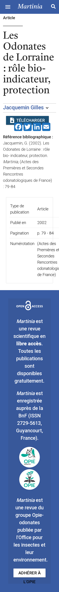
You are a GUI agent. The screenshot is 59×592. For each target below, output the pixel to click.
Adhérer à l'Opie (29, 573)
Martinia (30, 7)
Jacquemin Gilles (23, 107)
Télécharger (30, 120)
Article (42, 208)
